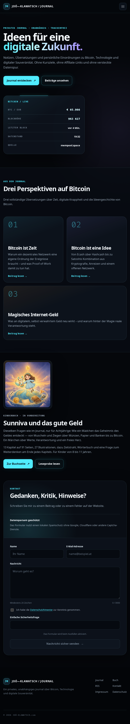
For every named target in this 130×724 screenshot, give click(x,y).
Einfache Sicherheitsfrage (24, 617)
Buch (115, 680)
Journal (99, 680)
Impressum (101, 691)
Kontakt (117, 685)
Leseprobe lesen (49, 464)
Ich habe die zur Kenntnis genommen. (48, 609)
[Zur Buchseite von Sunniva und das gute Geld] (27, 384)
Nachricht (15, 563)
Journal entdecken (21, 80)
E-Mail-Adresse (74, 546)
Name (13, 546)
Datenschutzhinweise (41, 609)
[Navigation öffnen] (123, 6)
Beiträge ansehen (57, 80)
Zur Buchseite (18, 464)
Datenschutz (120, 691)
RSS (97, 685)
